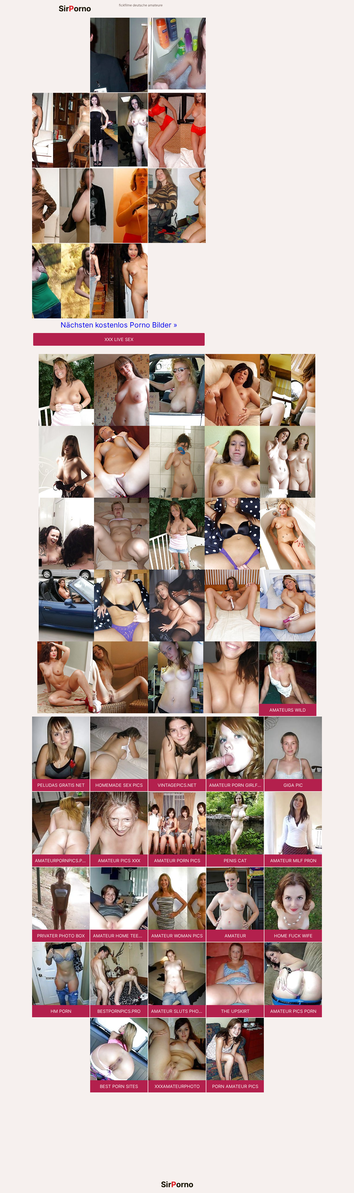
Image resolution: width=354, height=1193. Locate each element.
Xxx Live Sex (119, 339)
